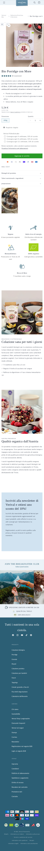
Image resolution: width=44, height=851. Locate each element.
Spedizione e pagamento (20, 778)
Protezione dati (17, 792)
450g (5, 120)
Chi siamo (15, 709)
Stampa (14, 732)
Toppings (15, 682)
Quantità (30, 116)
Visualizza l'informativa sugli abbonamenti (15, 148)
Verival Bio (4, 16)
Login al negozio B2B (19, 751)
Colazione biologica (18, 650)
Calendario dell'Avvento (20, 696)
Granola (14, 659)
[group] (17, 587)
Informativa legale (13, 843)
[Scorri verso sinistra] (2, 24)
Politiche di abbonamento (20, 773)
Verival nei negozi (18, 728)
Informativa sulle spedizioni (20, 840)
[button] (4, 2)
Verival (21, 831)
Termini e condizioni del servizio (23, 837)
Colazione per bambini (19, 673)
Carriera (14, 737)
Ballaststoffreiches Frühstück (17, 16)
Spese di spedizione (15, 112)
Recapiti (32, 840)
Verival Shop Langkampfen (21, 718)
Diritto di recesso (18, 782)
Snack (14, 678)
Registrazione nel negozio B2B (22, 746)
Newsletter (15, 742)
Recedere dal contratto (19, 787)
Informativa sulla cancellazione (29, 843)
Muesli (14, 664)
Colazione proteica (18, 668)
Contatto (15, 796)
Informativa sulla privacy (33, 834)
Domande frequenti (18, 723)
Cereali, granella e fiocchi (20, 687)
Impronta (15, 764)
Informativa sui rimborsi (17, 834)
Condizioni (15, 769)
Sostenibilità (16, 714)
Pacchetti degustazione (19, 692)
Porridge (14, 654)
